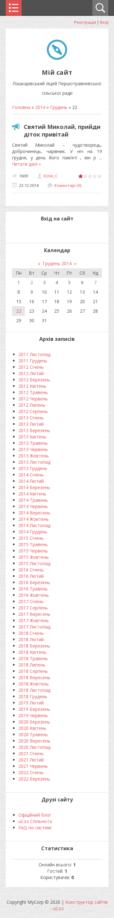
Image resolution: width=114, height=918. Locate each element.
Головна (21, 107)
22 (18, 311)
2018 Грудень (32, 696)
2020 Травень (33, 734)
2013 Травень (33, 443)
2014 (40, 107)
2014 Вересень (34, 513)
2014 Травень (33, 500)
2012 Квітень (32, 386)
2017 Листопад (34, 627)
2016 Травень (33, 589)
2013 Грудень (32, 468)
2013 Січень (31, 418)
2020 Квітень (32, 728)
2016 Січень (31, 570)
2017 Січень (31, 601)
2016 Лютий (31, 576)
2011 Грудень (32, 361)
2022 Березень (34, 779)
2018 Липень (31, 665)
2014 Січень (31, 475)
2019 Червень (33, 715)
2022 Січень (31, 772)
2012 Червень (33, 399)
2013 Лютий (31, 424)
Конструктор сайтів (86, 902)
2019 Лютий (31, 703)
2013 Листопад (34, 462)
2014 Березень (34, 487)
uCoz (58, 908)
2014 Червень (33, 506)
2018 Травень (33, 658)
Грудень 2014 (57, 263)
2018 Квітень (32, 652)
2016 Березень (34, 582)
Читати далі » (26, 164)
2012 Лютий (31, 373)
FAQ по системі (34, 828)
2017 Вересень (34, 614)
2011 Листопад (34, 354)
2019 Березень (34, 709)
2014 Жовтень (33, 519)
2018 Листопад (34, 690)
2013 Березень (34, 430)
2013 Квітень (32, 437)
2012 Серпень (33, 411)
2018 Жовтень (33, 684)
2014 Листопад (34, 525)
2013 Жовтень (33, 456)
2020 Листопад (34, 747)
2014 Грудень (32, 532)
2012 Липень (31, 405)
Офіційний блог (34, 815)
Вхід (104, 22)
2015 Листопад (34, 563)
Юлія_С (51, 176)
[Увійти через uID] (51, 232)
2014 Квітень (32, 494)
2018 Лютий (31, 639)
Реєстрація (85, 22)
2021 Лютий (31, 760)
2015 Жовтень (33, 557)
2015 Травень (33, 544)
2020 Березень (34, 722)
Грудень (58, 107)
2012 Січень (31, 367)
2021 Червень (33, 766)
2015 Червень (33, 551)
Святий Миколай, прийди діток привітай (62, 130)
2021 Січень (31, 753)
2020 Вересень (34, 741)
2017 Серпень (33, 608)
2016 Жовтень (33, 595)
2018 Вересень (34, 677)
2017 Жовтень (33, 620)
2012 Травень (33, 392)
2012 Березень (34, 380)
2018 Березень (34, 646)
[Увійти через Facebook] (62, 232)
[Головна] (57, 58)
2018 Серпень (33, 671)
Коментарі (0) (67, 185)
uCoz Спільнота (35, 821)
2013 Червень (33, 449)
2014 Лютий (31, 481)
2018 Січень (31, 633)
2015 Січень (31, 538)
